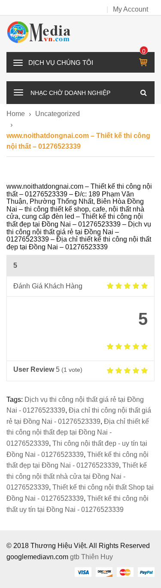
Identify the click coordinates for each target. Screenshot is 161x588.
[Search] (143, 92)
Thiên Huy (97, 556)
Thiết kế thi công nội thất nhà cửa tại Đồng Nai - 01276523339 (76, 476)
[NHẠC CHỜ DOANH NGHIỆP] (18, 91)
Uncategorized (57, 113)
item (144, 51)
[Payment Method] (82, 572)
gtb (75, 556)
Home (15, 113)
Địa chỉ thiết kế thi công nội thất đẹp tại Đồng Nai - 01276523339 (77, 432)
